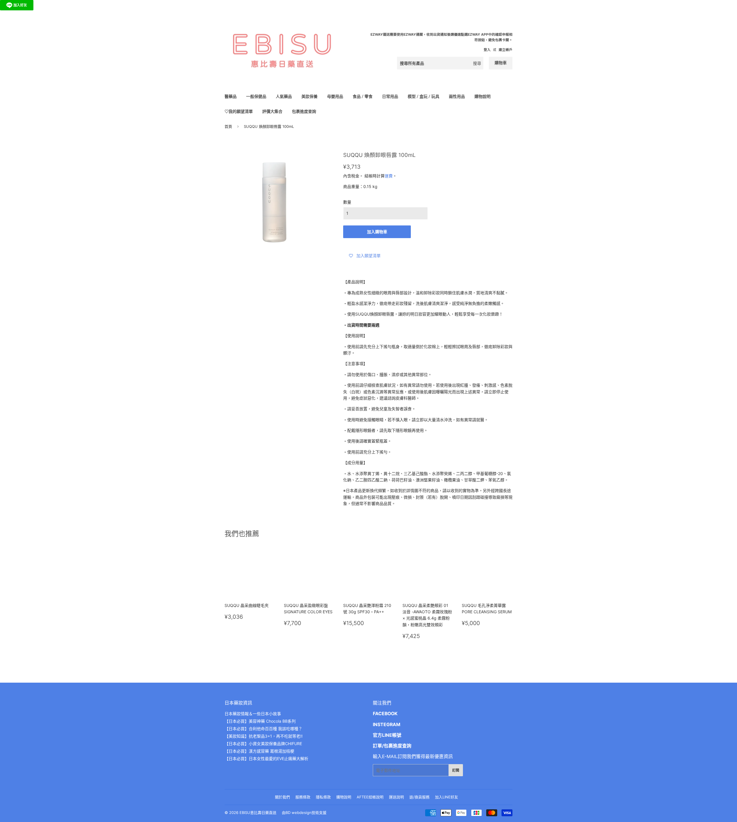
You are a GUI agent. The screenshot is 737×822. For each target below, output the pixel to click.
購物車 (501, 62)
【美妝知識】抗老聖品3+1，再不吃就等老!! (264, 736)
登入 (487, 50)
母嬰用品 (335, 96)
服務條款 (302, 797)
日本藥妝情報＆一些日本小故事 (253, 713)
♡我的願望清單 (239, 111)
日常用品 (390, 96)
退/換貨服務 (419, 797)
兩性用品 (457, 96)
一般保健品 (256, 96)
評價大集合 (272, 111)
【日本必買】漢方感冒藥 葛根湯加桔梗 (259, 751)
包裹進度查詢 (304, 111)
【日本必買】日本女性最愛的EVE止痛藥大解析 (266, 758)
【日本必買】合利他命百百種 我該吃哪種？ (263, 728)
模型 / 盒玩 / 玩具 (423, 96)
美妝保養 (309, 96)
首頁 (228, 126)
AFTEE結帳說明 (370, 797)
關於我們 (282, 797)
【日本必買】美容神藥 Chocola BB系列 (260, 721)
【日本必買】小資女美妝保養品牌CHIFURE (263, 743)
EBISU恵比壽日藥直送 (258, 812)
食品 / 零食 (363, 96)
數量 (347, 202)
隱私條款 (323, 797)
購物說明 (482, 96)
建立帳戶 (505, 50)
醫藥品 (231, 96)
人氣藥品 (284, 96)
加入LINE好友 (446, 797)
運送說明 (396, 797)
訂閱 (455, 770)
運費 (389, 175)
